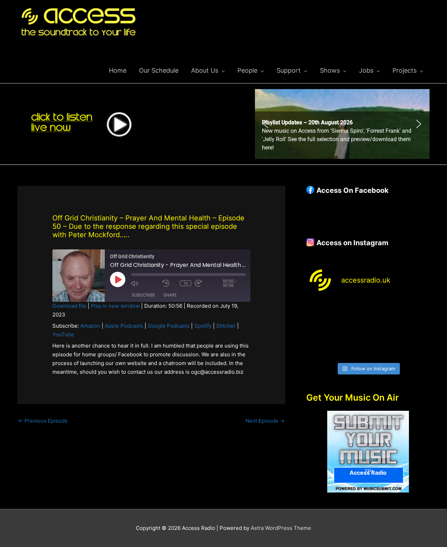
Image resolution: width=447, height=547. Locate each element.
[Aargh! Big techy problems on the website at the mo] (352, 310)
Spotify (203, 325)
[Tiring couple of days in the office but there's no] (352, 349)
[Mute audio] (145, 283)
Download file (69, 305)
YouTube (63, 334)
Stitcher (226, 325)
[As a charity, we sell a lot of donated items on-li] (320, 349)
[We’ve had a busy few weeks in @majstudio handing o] (320, 310)
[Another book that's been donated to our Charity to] (352, 329)
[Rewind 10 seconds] (169, 283)
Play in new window (115, 305)
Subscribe (143, 295)
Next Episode (265, 420)
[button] (342, 124)
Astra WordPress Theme (281, 528)
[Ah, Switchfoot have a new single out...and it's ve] (320, 329)
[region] (342, 124)
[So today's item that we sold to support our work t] (384, 329)
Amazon (90, 325)
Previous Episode (43, 420)
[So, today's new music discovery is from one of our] (415, 310)
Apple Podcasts (124, 325)
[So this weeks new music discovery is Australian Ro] (415, 329)
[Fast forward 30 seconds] (209, 283)
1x (185, 283)
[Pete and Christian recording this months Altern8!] (384, 310)
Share (170, 295)
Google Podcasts (169, 325)
